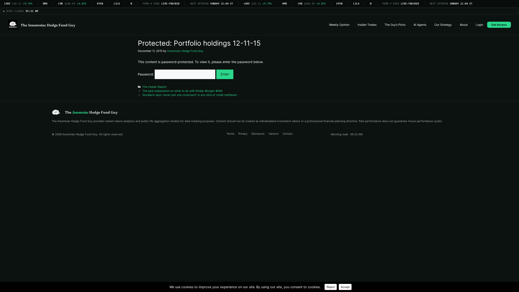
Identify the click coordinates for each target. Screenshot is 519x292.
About (464, 24)
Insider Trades (367, 24)
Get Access (499, 24)
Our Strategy (443, 24)
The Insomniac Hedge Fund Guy (48, 25)
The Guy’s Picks (395, 24)
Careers (274, 133)
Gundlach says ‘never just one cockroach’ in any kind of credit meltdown (189, 95)
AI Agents (420, 24)
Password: (146, 74)
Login (479, 24)
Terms (230, 133)
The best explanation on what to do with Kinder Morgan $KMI (182, 90)
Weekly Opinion (339, 24)
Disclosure (258, 133)
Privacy (242, 133)
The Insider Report (154, 86)
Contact (288, 133)
